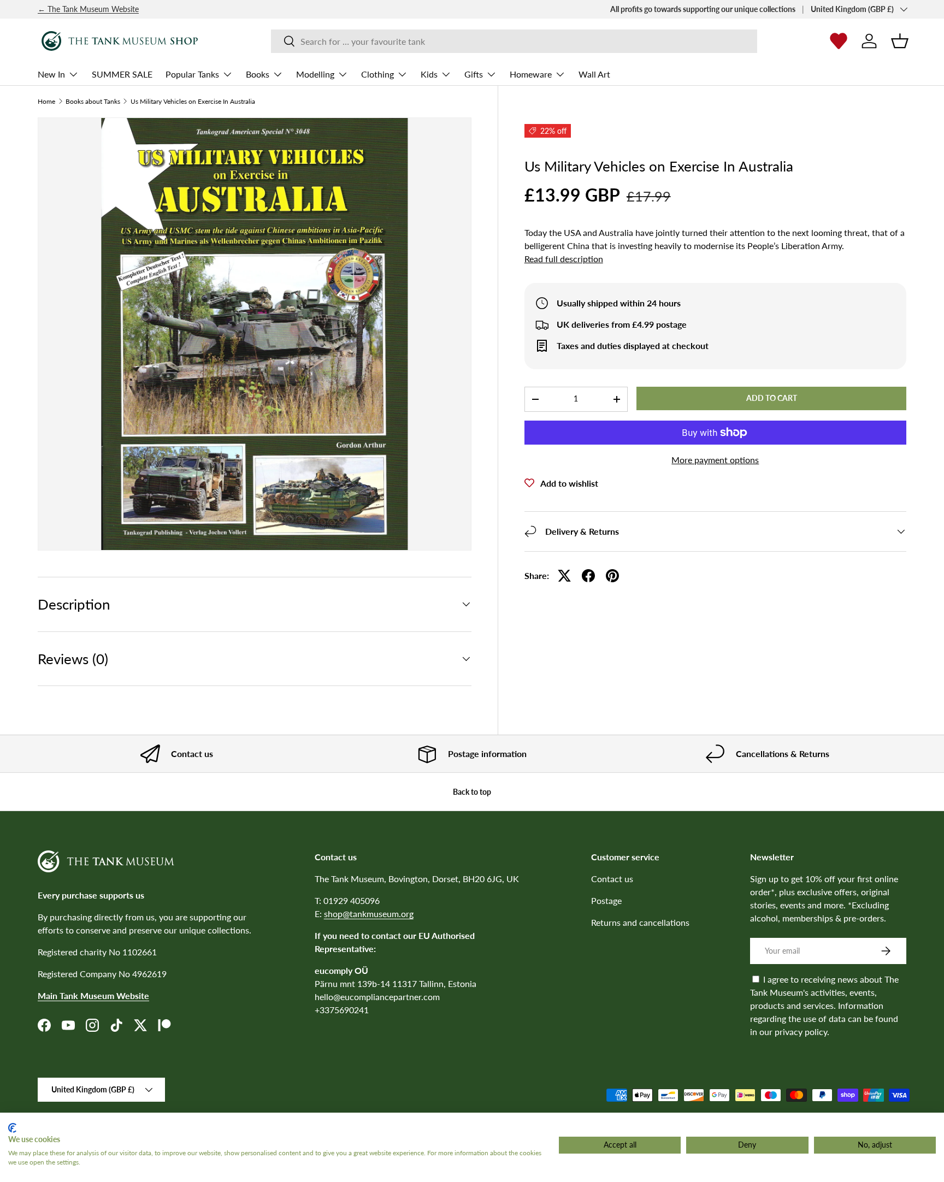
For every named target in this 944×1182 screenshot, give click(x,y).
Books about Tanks (93, 101)
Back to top (472, 791)
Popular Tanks (192, 74)
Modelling (315, 74)
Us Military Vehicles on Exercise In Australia (193, 101)
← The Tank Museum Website (88, 9)
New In (51, 74)
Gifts (473, 74)
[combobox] (514, 41)
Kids (429, 74)
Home (46, 101)
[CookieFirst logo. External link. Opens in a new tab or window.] (12, 1128)
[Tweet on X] (564, 576)
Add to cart (771, 398)
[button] (900, 41)
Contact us (612, 878)
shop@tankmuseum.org (369, 913)
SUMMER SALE (122, 74)
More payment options (715, 459)
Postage (606, 900)
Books (257, 74)
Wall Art (594, 74)
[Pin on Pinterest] (612, 576)
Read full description (563, 258)
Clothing (377, 74)
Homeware (531, 74)
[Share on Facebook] (588, 576)
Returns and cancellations (640, 922)
